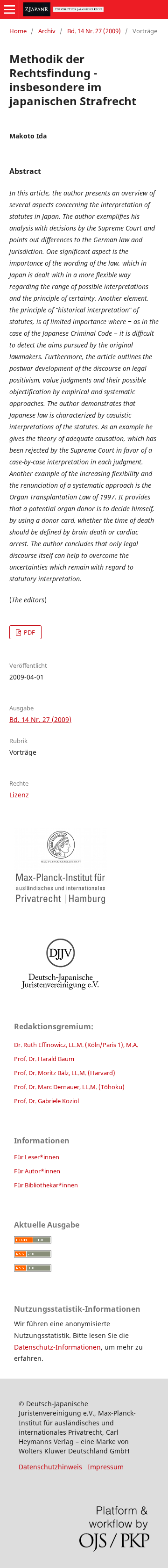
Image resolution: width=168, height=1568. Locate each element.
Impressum (106, 1466)
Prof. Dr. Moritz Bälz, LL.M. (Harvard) (64, 1073)
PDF (28, 632)
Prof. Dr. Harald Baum (44, 1059)
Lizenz (19, 794)
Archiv (47, 31)
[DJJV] (84, 964)
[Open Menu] (9, 9)
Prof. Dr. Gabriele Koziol (46, 1101)
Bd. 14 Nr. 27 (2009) (94, 31)
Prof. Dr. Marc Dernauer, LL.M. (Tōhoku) (69, 1087)
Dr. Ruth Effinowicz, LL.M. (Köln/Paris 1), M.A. (76, 1045)
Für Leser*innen (36, 1157)
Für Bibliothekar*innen (46, 1185)
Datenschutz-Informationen (57, 1347)
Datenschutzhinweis (50, 1466)
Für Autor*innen (37, 1171)
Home (18, 31)
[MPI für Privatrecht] (84, 867)
